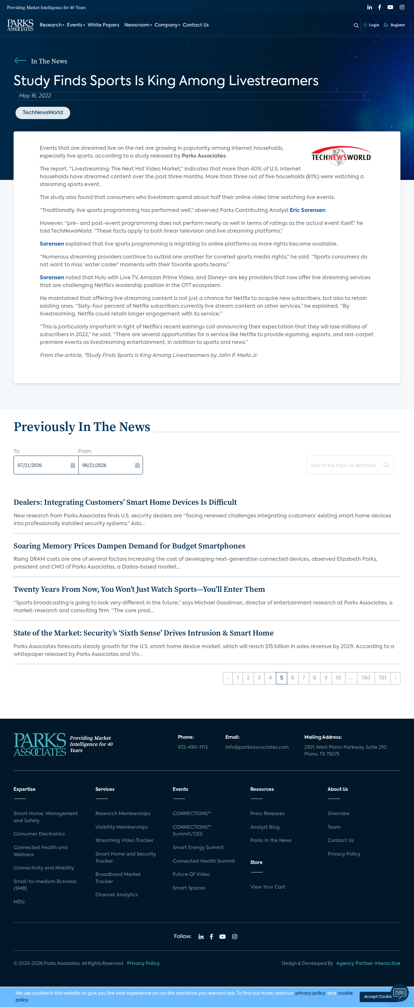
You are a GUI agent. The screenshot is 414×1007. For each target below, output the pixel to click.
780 (366, 678)
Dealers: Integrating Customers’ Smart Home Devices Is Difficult (125, 502)
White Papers (103, 25)
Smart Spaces (189, 888)
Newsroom (137, 25)
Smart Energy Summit (198, 848)
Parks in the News (271, 840)
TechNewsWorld (43, 113)
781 (383, 678)
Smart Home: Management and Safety (46, 817)
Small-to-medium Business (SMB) (45, 885)
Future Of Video (191, 874)
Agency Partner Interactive (368, 963)
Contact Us (196, 25)
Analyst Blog (265, 827)
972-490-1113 (193, 747)
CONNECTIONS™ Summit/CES (192, 831)
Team (334, 827)
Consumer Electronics (39, 834)
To (16, 451)
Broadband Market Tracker (118, 878)
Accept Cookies (379, 997)
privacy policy (310, 993)
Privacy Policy (344, 854)
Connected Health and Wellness (41, 851)
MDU (19, 902)
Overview (339, 814)
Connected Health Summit (204, 861)
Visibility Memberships (121, 827)
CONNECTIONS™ (192, 814)
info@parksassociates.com (257, 747)
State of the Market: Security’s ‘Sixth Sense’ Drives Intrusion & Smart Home (144, 632)
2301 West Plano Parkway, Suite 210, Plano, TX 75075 (345, 751)
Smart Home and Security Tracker (125, 858)
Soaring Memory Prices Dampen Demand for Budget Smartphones (129, 545)
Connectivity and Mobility (44, 868)
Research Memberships (122, 814)
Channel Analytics (116, 895)
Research (51, 25)
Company (166, 25)
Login (373, 25)
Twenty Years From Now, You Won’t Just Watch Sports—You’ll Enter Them (139, 589)
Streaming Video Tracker (124, 840)
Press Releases (267, 814)
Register (397, 25)
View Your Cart (267, 887)
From (85, 451)
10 (338, 678)
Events (74, 25)
